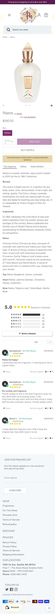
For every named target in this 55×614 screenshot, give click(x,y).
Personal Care (10, 515)
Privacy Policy (10, 546)
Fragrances (8, 505)
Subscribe (15, 490)
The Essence (9, 166)
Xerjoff (19, 114)
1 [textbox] (5, 143)
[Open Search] (8, 30)
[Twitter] (7, 589)
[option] (27, 71)
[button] (46, 372)
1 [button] (26, 105)
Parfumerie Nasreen (25, 595)
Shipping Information (13, 554)
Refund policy (10, 524)
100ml (7, 133)
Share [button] (7, 372)
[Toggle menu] (9, 15)
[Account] (39, 14)
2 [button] (29, 105)
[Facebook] (11, 589)
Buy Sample (27, 150)
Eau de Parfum (30, 117)
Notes (23, 166)
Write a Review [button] (29, 333)
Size (4, 128)
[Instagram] (16, 589)
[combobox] (9, 142)
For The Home (10, 510)
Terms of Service (11, 519)
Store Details (37, 166)
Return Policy (9, 542)
